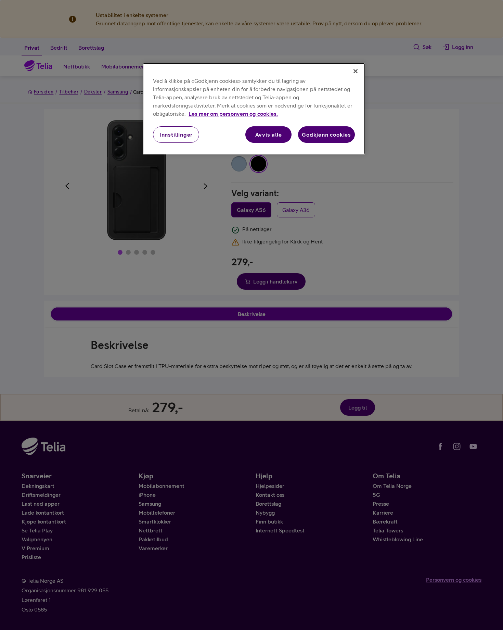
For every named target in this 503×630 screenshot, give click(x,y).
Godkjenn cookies (326, 134)
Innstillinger (176, 134)
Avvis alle (268, 134)
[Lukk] (355, 71)
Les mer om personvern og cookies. (233, 114)
